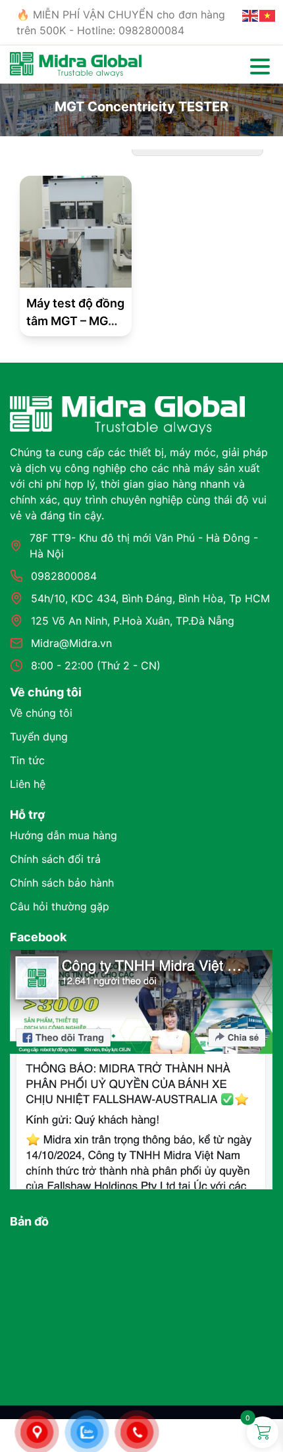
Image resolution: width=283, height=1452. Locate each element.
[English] (250, 14)
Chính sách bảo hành (62, 882)
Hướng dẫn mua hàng (63, 835)
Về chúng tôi (41, 712)
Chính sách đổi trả (55, 859)
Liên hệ (27, 784)
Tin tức (27, 760)
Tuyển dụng (39, 736)
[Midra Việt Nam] (76, 63)
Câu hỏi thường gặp (59, 906)
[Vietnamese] (267, 14)
